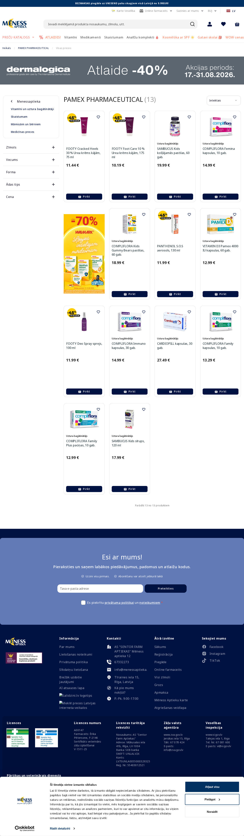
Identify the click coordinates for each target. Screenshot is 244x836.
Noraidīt (212, 811)
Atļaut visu (212, 786)
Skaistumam (19, 116)
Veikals (6, 48)
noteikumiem (149, 603)
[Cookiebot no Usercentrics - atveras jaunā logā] (24, 828)
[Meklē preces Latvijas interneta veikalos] (77, 708)
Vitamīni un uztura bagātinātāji (32, 109)
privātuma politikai (119, 603)
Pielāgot (210, 799)
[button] (123, 11)
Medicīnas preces (22, 132)
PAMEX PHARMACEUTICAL (33, 48)
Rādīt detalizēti (60, 828)
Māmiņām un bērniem (26, 124)
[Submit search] (192, 24)
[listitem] (220, 648)
